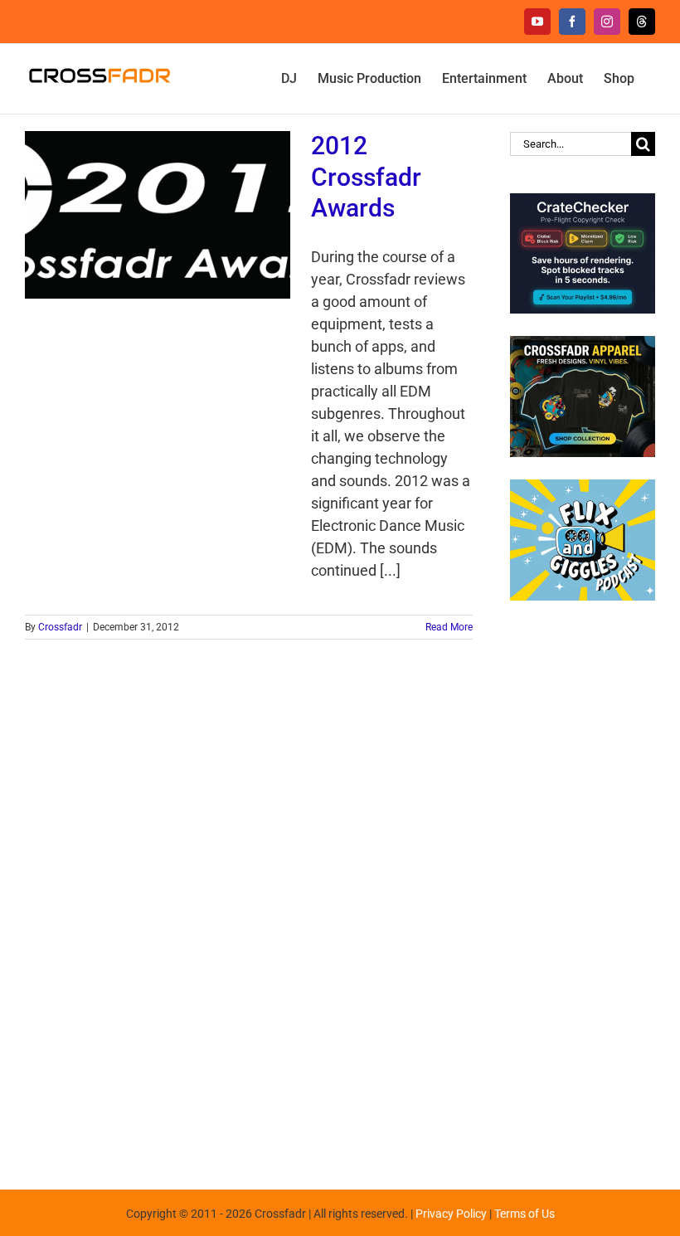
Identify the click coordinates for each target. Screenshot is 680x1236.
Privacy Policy (451, 1213)
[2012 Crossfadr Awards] (157, 215)
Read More (449, 627)
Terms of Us (524, 1213)
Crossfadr (60, 627)
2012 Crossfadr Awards (366, 177)
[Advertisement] (582, 887)
